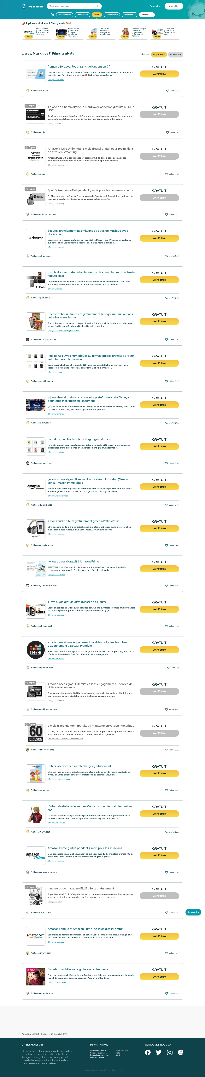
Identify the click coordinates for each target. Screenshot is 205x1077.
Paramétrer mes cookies (99, 1055)
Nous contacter (122, 1051)
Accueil (52, 14)
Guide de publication (98, 1053)
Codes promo (82, 15)
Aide (118, 1053)
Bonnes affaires (64, 15)
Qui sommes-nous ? (98, 1051)
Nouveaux (175, 54)
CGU (118, 1055)
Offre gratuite (56, 80)
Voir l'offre (159, 73)
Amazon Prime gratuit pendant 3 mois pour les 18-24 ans (37, 33)
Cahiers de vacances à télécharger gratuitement (100, 33)
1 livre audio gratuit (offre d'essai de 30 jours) (164, 33)
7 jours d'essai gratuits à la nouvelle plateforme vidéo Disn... (68, 33)
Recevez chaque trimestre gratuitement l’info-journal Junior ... (134, 33)
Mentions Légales (97, 1057)
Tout (68, 23)
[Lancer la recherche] (98, 6)
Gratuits (97, 15)
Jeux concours (112, 15)
